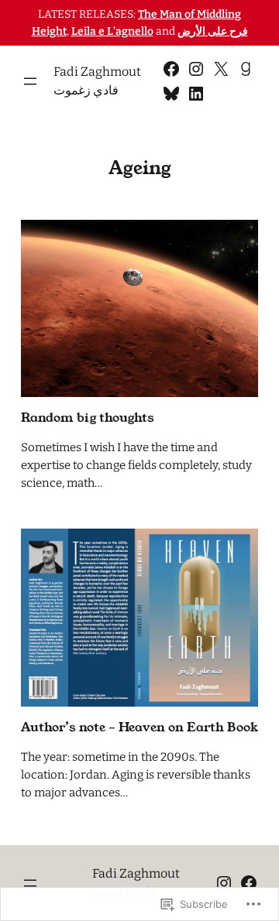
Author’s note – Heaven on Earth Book (139, 727)
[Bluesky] (171, 93)
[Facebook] (171, 69)
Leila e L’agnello (112, 31)
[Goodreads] (245, 69)
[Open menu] (30, 81)
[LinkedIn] (196, 93)
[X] (221, 69)
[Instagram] (196, 69)
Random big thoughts (87, 418)
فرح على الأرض (212, 31)
